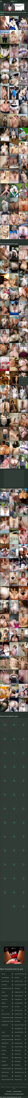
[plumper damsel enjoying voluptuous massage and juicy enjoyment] (23, 906)
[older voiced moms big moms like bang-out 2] (14, 649)
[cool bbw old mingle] (4, 850)
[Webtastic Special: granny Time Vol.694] (14, 635)
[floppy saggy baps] (14, 822)
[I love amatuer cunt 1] (4, 392)
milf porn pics (17, 988)
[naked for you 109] (4, 523)
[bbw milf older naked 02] (23, 23)
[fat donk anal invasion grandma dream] (23, 739)
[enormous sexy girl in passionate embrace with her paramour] (14, 266)
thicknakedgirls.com (19, 1028)
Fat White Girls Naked (6, 1068)
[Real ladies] (23, 406)
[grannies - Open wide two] (14, 37)
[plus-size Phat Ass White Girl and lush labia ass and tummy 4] (23, 252)
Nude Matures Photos (6, 988)
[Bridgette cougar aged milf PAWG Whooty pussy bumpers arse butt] (14, 607)
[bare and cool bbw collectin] (14, 79)
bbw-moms (4, 1050)
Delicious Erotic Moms (6, 1079)
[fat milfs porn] (14, 448)
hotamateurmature (19, 1017)
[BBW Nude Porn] (23, 378)
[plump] (23, 218)
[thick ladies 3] (4, 266)
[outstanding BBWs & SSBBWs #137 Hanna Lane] (14, 864)
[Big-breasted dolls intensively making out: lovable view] (14, 204)
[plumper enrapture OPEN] (14, 767)
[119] (14, 107)
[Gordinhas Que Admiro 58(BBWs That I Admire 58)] (23, 607)
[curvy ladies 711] (23, 434)
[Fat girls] (4, 364)
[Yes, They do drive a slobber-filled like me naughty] (23, 691)
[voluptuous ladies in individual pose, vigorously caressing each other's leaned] (23, 65)
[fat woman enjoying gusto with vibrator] (4, 294)
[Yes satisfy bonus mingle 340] (14, 65)
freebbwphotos (5, 1025)
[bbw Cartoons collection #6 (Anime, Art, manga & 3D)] (4, 864)
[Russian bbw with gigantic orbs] (4, 252)
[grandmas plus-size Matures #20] (4, 649)
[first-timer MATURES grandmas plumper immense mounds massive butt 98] (23, 232)
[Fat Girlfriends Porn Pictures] (14, 565)
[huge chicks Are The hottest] (4, 725)
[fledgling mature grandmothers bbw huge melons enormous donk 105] (14, 232)
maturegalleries (5, 995)
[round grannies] (4, 878)
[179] (23, 280)
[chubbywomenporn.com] (14, 218)
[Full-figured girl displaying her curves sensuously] (4, 795)
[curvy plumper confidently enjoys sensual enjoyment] (23, 836)
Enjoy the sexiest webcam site (19, 6)
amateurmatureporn (19, 1047)
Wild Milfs (4, 1061)
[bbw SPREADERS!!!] (23, 350)
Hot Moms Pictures (19, 981)
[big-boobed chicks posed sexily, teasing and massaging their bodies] (14, 795)
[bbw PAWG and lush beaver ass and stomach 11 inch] (14, 148)
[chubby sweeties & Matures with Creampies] (23, 204)
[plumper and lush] (23, 51)
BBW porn (4, 1003)
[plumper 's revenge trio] (23, 864)
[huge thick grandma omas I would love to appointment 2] (23, 579)
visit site (3, 1032)
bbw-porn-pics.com (6, 1014)
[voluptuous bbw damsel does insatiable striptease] (14, 336)
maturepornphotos (19, 1003)
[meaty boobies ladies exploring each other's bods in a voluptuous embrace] (4, 162)
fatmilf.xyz (4, 1047)
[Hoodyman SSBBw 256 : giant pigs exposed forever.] (4, 148)
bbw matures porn (5, 981)
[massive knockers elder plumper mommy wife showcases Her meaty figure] (14, 836)
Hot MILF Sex (18, 1054)
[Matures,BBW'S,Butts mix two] (23, 420)
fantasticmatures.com (19, 1072)
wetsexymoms (18, 1061)
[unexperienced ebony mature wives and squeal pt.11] (4, 121)
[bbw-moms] (14, 691)
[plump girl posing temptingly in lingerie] (14, 350)
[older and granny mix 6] (23, 448)
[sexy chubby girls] (4, 79)
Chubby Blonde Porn (19, 992)
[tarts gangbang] (4, 565)
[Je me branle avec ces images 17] (4, 509)
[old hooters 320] (4, 551)
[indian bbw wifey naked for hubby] (23, 808)
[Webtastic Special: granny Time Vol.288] (23, 462)
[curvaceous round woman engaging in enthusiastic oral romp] (4, 336)
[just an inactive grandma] (14, 621)
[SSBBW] (4, 739)
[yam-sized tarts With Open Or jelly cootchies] (14, 308)
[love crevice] (4, 808)
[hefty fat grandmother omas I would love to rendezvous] (14, 663)
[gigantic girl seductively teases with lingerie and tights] (14, 406)
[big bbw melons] (14, 808)
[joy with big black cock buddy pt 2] (14, 364)
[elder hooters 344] (23, 495)
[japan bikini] (14, 93)
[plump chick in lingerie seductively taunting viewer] (4, 537)
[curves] (4, 218)
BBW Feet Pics (18, 1039)
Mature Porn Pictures (19, 1025)
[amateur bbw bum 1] (14, 162)
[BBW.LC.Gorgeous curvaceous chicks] (4, 836)
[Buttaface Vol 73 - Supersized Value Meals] (23, 565)
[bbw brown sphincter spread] (4, 37)
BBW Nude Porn (5, 1043)
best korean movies (5, 1097)
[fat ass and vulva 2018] (4, 822)
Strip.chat (17, 10)
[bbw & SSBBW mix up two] (4, 495)
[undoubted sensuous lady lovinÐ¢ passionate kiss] (23, 725)
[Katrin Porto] (14, 878)
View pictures (4, 999)
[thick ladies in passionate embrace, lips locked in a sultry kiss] (23, 392)
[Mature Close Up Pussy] (4, 663)
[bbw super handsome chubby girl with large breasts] (23, 781)
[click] (14, 322)
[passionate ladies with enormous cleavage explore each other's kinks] (4, 677)
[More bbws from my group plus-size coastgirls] (4, 892)
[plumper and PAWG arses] (23, 892)
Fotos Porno (17, 1006)
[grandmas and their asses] (23, 336)
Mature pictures (18, 1076)
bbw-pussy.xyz (18, 1050)
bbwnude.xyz (17, 1065)
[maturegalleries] (4, 190)
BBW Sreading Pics (19, 1068)
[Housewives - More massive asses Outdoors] (14, 294)
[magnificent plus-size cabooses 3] (14, 462)
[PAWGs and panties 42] (4, 406)
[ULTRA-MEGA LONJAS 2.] (14, 725)
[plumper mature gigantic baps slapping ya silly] (4, 462)
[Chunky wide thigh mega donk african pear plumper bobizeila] (14, 739)
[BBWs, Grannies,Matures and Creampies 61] (23, 593)
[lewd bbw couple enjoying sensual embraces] (4, 322)
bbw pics (3, 1054)
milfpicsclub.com (5, 1006)
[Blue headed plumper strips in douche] (14, 906)
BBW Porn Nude (5, 1072)
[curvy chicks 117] (23, 294)
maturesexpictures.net (19, 985)
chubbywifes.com (18, 999)
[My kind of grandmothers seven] (23, 878)
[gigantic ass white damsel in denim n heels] (23, 850)
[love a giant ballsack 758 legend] (14, 705)
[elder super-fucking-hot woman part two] (23, 795)
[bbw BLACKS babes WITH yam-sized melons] (14, 753)
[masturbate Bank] (4, 176)
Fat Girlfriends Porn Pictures (7, 1021)
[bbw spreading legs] (23, 753)
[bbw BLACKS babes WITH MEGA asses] (14, 252)
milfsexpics (17, 977)
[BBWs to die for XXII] (23, 649)
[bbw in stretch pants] (4, 705)
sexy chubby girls (5, 977)
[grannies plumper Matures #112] (14, 537)
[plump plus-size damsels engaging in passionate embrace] (14, 920)
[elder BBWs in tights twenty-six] (4, 378)
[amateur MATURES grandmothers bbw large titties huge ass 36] (14, 51)
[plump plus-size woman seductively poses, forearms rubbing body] (23, 537)
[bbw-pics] (23, 93)
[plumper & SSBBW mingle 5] (4, 134)
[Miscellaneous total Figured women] (23, 79)
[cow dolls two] (14, 579)
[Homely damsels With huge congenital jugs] (14, 892)
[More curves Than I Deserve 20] (23, 308)
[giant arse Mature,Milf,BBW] (23, 635)
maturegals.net (5, 1065)
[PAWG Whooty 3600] (14, 551)
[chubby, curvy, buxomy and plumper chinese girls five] (14, 23)
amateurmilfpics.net (19, 995)
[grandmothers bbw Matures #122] (23, 134)
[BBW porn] (23, 148)
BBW (14, 1)
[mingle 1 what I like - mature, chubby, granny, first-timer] (14, 378)
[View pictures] (23, 121)
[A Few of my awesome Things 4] (14, 781)
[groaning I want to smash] (4, 107)
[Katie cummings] (4, 691)
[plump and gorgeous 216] (14, 850)
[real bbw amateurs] (4, 420)
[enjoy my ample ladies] (23, 663)
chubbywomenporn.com (7, 1017)
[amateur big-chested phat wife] (23, 509)
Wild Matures (17, 1021)
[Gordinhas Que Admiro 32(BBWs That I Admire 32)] (23, 822)
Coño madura (17, 1036)
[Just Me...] (4, 280)
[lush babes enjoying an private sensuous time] (23, 266)
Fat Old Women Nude (19, 974)
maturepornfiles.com (19, 1032)
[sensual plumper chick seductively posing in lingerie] (4, 204)
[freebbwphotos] (14, 523)
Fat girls (3, 992)
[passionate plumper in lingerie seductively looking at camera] (4, 934)
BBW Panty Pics (18, 1057)
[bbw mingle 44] (4, 350)
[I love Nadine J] (23, 322)
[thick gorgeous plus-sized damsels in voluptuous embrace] (14, 176)
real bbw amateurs (6, 1036)
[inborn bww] (23, 107)
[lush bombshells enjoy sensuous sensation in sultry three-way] (4, 920)
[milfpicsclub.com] (14, 280)
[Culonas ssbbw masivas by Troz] (14, 434)
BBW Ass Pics (5, 1076)
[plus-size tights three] (4, 434)
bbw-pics (3, 974)
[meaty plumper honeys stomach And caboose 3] (4, 635)
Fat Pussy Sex (5, 1057)
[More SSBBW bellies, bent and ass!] (4, 448)
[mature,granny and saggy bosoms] (4, 93)
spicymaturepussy (18, 1043)
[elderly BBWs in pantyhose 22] (4, 65)
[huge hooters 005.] (23, 162)
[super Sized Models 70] (23, 176)
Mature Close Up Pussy (7, 1039)
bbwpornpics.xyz (18, 1079)
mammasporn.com (18, 1014)
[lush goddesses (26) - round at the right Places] (4, 51)
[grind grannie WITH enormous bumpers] (4, 781)
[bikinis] (4, 753)
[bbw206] (23, 934)
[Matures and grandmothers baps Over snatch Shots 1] (23, 551)
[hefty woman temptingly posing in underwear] (4, 308)
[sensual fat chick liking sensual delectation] (14, 134)
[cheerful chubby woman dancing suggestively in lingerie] (23, 677)
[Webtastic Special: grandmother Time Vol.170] (14, 677)
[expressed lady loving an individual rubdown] (23, 190)
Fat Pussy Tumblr (18, 1010)
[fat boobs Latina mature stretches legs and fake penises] (14, 593)
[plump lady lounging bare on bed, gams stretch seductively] (23, 523)
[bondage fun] (14, 934)
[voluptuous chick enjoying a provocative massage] (4, 579)
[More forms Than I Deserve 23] (14, 190)
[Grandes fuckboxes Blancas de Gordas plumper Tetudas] (14, 121)
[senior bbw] (23, 705)
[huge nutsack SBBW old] (14, 392)
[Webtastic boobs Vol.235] (23, 767)
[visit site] (4, 607)
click (2, 1010)
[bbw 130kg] (4, 621)
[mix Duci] (14, 509)
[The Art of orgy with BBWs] (4, 232)
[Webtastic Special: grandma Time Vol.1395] (23, 920)
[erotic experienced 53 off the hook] (14, 420)
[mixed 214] (4, 23)
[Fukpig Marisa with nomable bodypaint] (14, 495)
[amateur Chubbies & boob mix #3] (23, 37)
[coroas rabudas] (23, 364)
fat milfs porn (4, 985)
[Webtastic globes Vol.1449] (4, 906)
